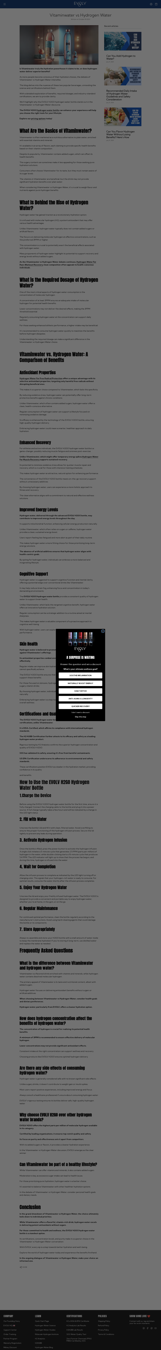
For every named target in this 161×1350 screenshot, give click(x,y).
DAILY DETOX (80, 691)
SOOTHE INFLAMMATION (80, 675)
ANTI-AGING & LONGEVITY (81, 699)
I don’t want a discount (80, 712)
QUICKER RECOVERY (80, 706)
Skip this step (80, 717)
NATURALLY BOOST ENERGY (80, 683)
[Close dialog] (103, 631)
